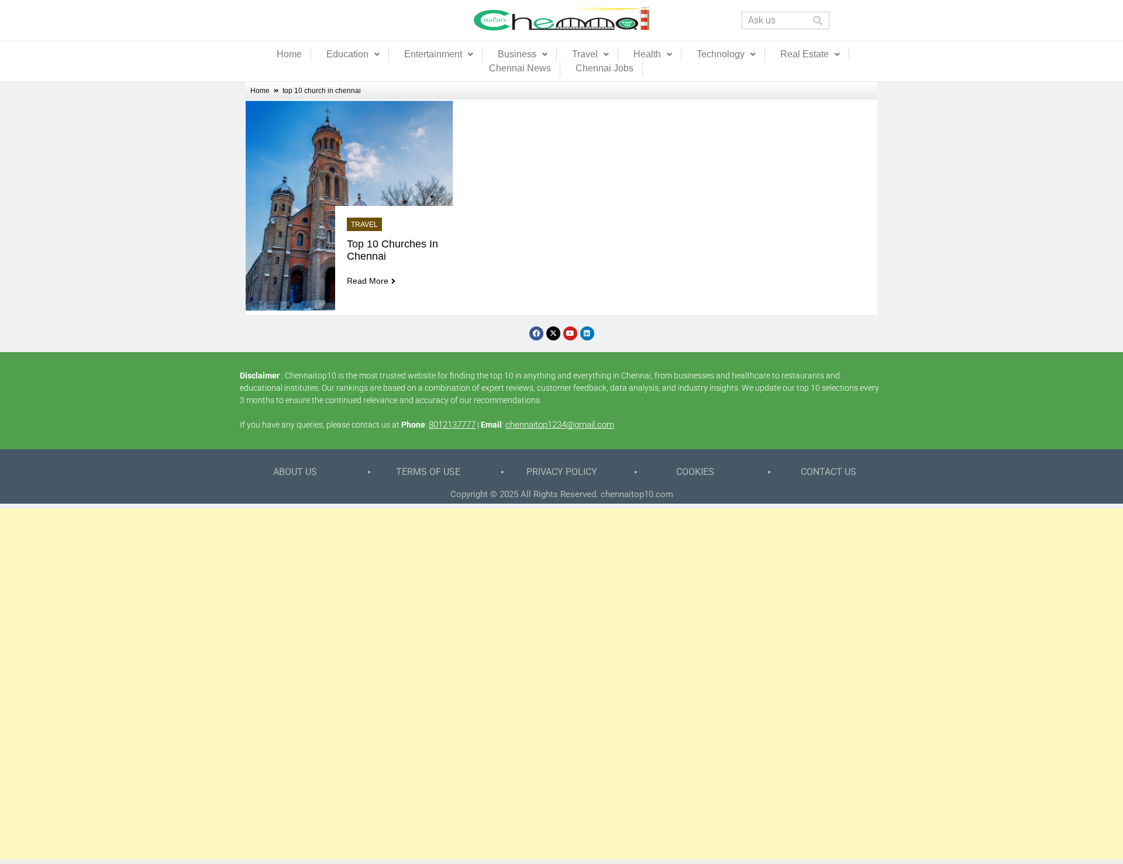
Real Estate (804, 54)
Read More (367, 280)
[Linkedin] (587, 333)
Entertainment (433, 54)
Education (347, 54)
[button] (353, 54)
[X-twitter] (553, 333)
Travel (585, 54)
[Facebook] (536, 333)
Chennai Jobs (604, 68)
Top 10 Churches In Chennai (394, 250)
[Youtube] (570, 333)
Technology (721, 54)
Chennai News (520, 68)
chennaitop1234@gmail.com (559, 424)
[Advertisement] (561, 683)
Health (647, 54)
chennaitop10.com (637, 494)
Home (289, 54)
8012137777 (452, 424)
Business (517, 54)
